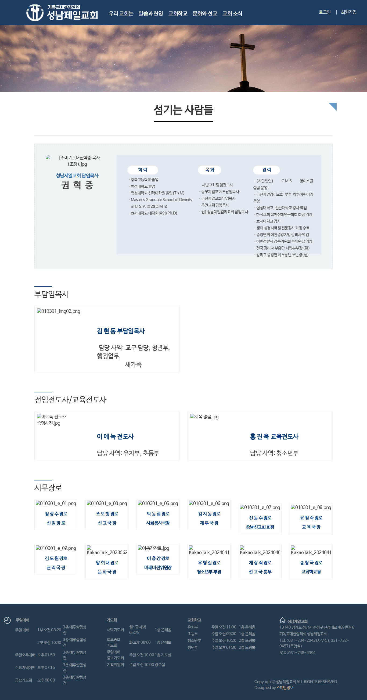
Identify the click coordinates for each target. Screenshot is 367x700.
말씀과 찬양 (151, 14)
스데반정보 (284, 688)
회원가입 (349, 12)
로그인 (324, 12)
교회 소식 (232, 14)
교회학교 (177, 14)
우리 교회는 (121, 14)
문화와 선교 (205, 14)
